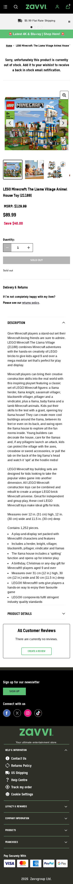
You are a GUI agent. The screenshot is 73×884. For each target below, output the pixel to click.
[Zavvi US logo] (36, 7)
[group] (36, 123)
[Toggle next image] (63, 123)
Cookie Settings (22, 794)
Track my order (21, 787)
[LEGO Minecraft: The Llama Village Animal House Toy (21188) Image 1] (12, 169)
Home (9, 45)
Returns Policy (21, 765)
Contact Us (18, 758)
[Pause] (69, 22)
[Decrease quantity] (7, 247)
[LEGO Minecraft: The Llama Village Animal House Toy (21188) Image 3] (56, 169)
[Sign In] (57, 7)
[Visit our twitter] (17, 713)
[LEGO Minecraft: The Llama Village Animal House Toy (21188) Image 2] (34, 169)
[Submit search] (15, 7)
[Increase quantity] (29, 247)
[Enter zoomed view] (64, 95)
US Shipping (19, 773)
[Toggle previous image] (9, 123)
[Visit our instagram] (27, 713)
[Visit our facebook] (6, 713)
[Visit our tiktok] (38, 713)
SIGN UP (14, 691)
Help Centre (19, 780)
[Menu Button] (5, 7)
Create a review (36, 651)
